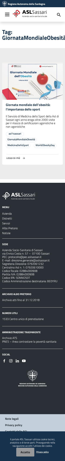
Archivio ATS (9, 338)
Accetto (25, 452)
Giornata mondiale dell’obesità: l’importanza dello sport (28, 107)
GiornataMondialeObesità (21, 139)
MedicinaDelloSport (18, 145)
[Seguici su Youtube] (24, 360)
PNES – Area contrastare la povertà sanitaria (29, 341)
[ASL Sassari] (4, 4)
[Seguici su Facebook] (4, 360)
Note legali (12, 419)
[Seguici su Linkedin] (17, 360)
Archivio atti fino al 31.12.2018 (21, 300)
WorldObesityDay (45, 145)
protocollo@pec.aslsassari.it (25, 257)
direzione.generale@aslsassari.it (30, 260)
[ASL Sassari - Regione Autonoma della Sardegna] (21, 195)
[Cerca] (59, 15)
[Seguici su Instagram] (11, 360)
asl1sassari (15, 133)
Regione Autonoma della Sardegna (26, 4)
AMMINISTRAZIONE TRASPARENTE (21, 332)
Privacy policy (13, 425)
